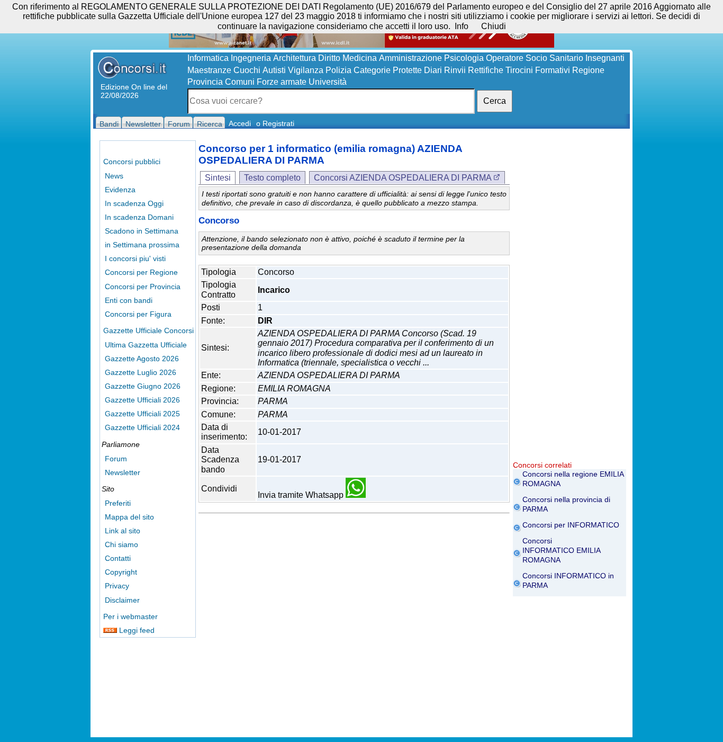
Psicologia (464, 57)
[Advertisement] (569, 302)
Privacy (117, 586)
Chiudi (493, 26)
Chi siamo (121, 544)
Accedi (240, 123)
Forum (116, 458)
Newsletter (122, 472)
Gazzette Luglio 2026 (140, 372)
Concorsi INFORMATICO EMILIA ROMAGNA (561, 550)
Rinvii (455, 70)
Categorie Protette (388, 70)
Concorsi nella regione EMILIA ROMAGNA (572, 479)
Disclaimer (122, 600)
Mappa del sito (129, 517)
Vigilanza (305, 70)
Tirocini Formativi (537, 70)
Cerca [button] (494, 100)
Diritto (329, 57)
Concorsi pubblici (131, 161)
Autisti (274, 70)
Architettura (294, 57)
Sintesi (218, 177)
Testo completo (272, 177)
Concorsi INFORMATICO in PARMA (568, 580)
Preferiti (118, 503)
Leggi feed (136, 630)
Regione (588, 70)
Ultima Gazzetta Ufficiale (146, 345)
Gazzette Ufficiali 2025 (142, 413)
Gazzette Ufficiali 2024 (142, 427)
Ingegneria (251, 57)
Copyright (121, 572)
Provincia (205, 81)
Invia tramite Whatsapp (302, 494)
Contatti (118, 558)
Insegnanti (605, 57)
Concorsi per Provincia (142, 286)
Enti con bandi (128, 300)
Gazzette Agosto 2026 (142, 358)
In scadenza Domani (139, 217)
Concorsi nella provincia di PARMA (566, 504)
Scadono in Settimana (141, 231)
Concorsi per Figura (138, 314)
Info (461, 26)
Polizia (338, 70)
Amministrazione (410, 57)
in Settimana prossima (142, 244)
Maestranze (209, 70)
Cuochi (246, 70)
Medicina (359, 57)
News (114, 176)
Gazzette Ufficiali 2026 (142, 400)
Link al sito (122, 530)
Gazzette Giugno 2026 (142, 386)
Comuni (240, 81)
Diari (433, 70)
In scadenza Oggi (134, 203)
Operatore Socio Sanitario (534, 57)
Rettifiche (485, 70)
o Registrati (275, 123)
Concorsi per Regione (141, 272)
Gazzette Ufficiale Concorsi (148, 330)
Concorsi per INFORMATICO (570, 525)
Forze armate (281, 81)
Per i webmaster (130, 616)
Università (328, 81)
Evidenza (120, 189)
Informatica (208, 57)
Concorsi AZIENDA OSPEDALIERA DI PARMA (403, 177)
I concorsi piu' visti (135, 258)
